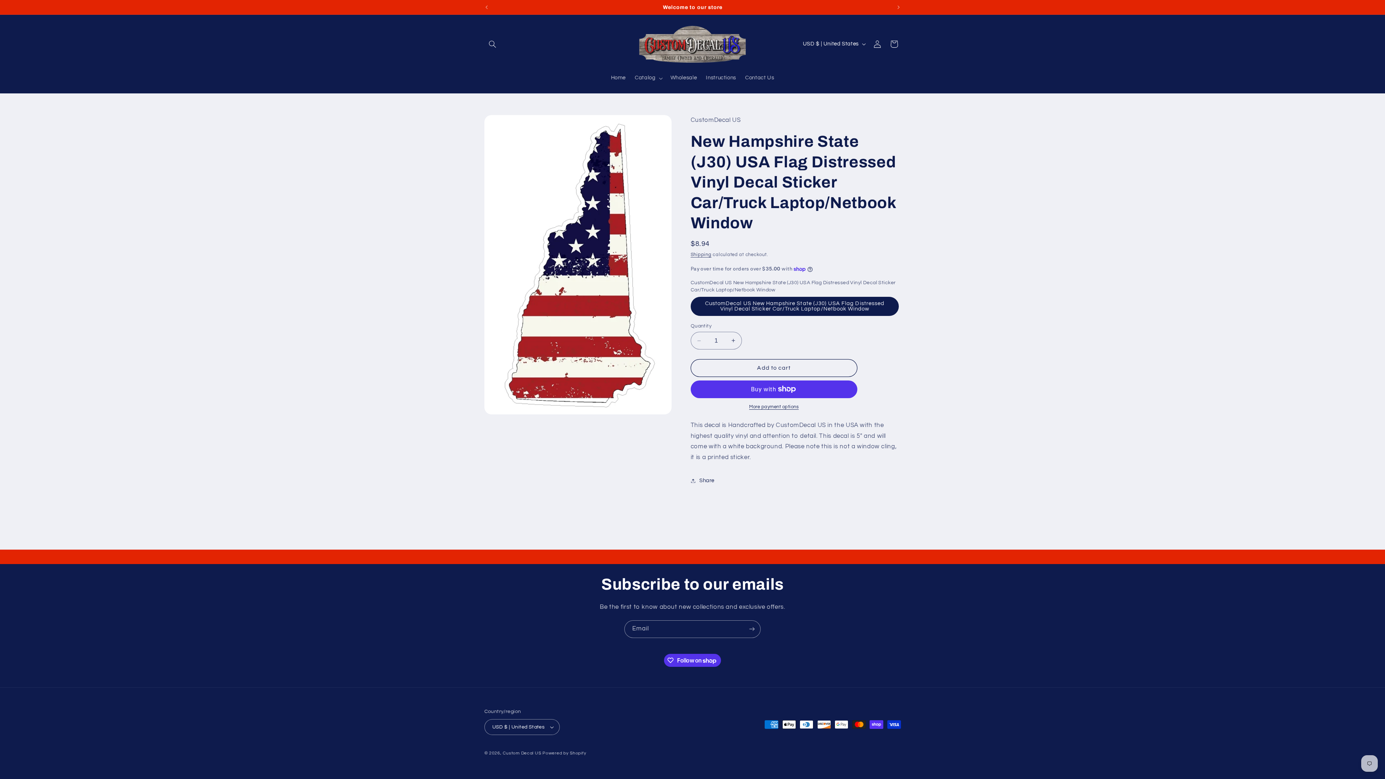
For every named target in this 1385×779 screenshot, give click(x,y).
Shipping (701, 254)
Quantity (701, 326)
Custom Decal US (522, 753)
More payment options (774, 407)
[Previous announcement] (486, 7)
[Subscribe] (752, 629)
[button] (492, 44)
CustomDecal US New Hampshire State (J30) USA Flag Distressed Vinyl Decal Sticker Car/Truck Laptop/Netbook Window (794, 306)
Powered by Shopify (564, 753)
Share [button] (707, 480)
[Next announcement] (898, 7)
